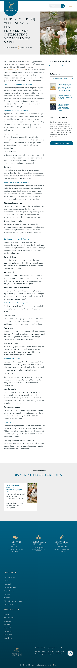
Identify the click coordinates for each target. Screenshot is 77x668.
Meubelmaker (8, 638)
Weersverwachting (10, 587)
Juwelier (6, 614)
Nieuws (6, 581)
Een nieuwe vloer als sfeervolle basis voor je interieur (65, 97)
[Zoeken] (63, 6)
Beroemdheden (9, 591)
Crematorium (8, 631)
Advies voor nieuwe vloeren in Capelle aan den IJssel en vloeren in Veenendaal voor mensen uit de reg (65, 87)
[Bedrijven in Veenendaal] (38, 537)
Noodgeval (7, 584)
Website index (8, 604)
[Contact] (15, 537)
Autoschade (7, 628)
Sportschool (7, 621)
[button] (70, 5)
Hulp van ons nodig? (15, 544)
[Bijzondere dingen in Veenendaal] (62, 537)
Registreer (7, 598)
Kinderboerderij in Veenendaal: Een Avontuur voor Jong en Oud (14, 488)
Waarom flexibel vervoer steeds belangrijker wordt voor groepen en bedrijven (64, 107)
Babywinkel (7, 624)
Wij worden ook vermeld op (13, 601)
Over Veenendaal (9, 577)
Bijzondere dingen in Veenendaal (61, 544)
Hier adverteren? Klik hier (59, 66)
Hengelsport (8, 635)
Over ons (7, 594)
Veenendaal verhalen (38, 543)
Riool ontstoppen (9, 618)
